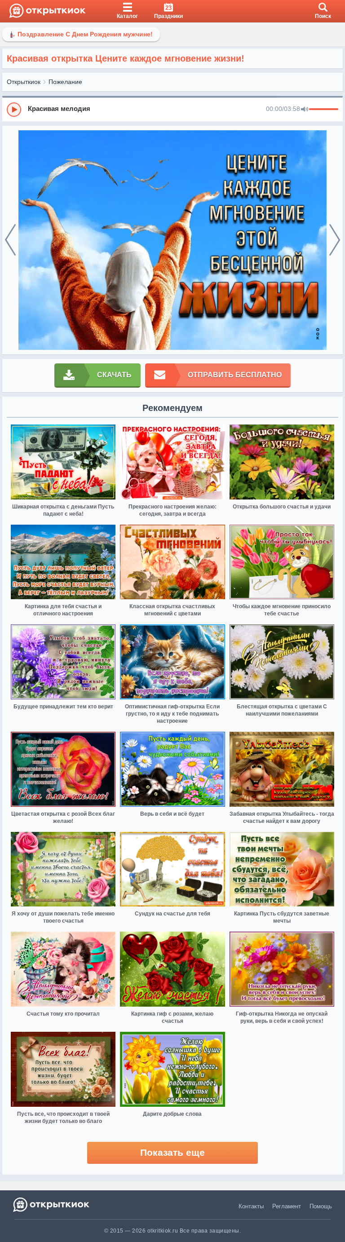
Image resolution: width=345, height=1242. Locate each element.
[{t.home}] (52, 1204)
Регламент (286, 1206)
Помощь (321, 1206)
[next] (335, 240)
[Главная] (47, 11)
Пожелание (65, 81)
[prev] (10, 240)
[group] (172, 109)
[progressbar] (323, 109)
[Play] (14, 109)
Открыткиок (23, 81)
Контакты (251, 1206)
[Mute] (304, 109)
